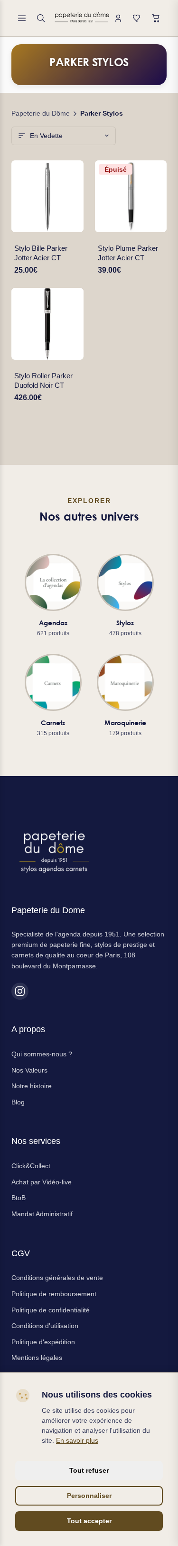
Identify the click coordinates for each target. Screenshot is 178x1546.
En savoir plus (77, 1440)
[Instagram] (19, 991)
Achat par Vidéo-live (41, 1182)
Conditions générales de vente (57, 1277)
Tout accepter (89, 1521)
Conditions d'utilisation (44, 1325)
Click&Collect (30, 1166)
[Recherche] (40, 18)
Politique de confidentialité (50, 1310)
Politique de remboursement (53, 1294)
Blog (18, 1102)
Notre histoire (31, 1086)
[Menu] (21, 18)
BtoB (18, 1197)
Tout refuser (89, 1470)
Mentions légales (36, 1357)
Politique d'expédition (43, 1342)
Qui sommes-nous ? (41, 1054)
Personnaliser (89, 1495)
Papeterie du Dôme (40, 113)
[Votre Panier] (156, 18)
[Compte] (118, 18)
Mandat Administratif (42, 1214)
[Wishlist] (137, 18)
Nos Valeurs (29, 1070)
